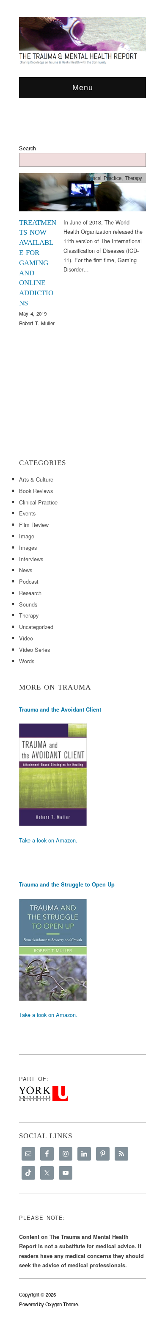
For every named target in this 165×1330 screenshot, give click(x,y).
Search (27, 148)
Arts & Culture (36, 479)
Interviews (31, 559)
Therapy (133, 178)
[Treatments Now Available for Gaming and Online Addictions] (82, 195)
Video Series (34, 650)
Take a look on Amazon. (48, 840)
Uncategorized (36, 627)
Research (30, 593)
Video (26, 638)
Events (27, 513)
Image (26, 536)
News (25, 570)
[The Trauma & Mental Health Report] (82, 40)
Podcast (28, 581)
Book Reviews (36, 491)
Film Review (34, 525)
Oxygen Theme (61, 1304)
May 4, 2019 (33, 313)
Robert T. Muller (37, 323)
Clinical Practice (103, 178)
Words (26, 661)
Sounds (28, 604)
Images (28, 547)
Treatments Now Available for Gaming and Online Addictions (37, 263)
